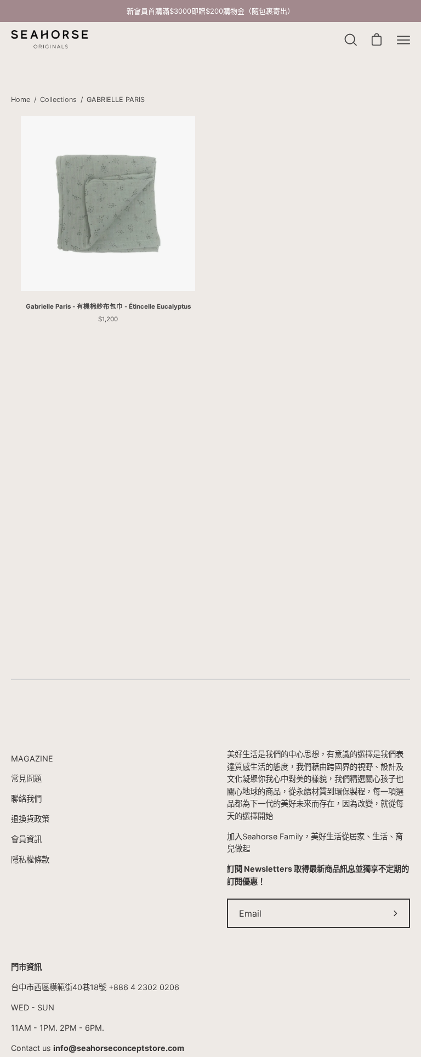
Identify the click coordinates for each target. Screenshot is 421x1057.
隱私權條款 (30, 859)
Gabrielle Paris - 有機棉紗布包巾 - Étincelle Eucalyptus (108, 306)
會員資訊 (26, 839)
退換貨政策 (30, 818)
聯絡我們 (26, 798)
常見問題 (26, 778)
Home (20, 99)
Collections (58, 99)
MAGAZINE (32, 758)
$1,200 (108, 319)
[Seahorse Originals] (49, 39)
